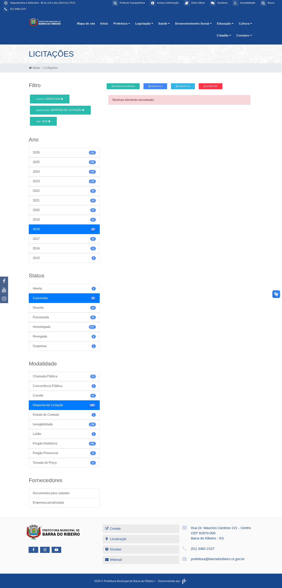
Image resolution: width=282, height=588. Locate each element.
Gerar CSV (184, 86)
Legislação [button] (143, 23)
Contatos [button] (243, 35)
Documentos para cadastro (51, 493)
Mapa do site (86, 23)
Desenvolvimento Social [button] (192, 23)
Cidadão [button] (223, 35)
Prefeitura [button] (120, 23)
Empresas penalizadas (48, 502)
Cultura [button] (244, 23)
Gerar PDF (211, 86)
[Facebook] (4, 281)
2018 (42, 121)
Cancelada (48, 98)
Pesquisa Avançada (124, 86)
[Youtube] (4, 289)
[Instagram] (4, 298)
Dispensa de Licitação (59, 110)
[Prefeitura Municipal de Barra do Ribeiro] (45, 22)
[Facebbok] (33, 550)
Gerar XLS (156, 86)
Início (104, 23)
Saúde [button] (163, 23)
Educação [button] (224, 23)
